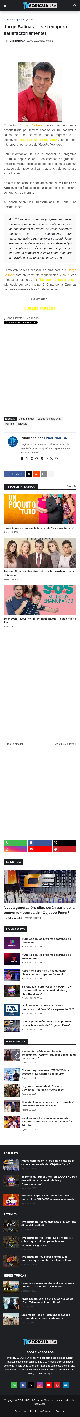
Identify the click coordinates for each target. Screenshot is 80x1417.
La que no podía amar (49, 418)
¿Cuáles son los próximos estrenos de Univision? (46, 940)
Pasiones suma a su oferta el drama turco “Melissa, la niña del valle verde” (47, 1284)
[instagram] (32, 459)
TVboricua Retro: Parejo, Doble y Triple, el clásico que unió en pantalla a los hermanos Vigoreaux (47, 1241)
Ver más (71, 486)
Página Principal (12, 19)
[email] (56, 459)
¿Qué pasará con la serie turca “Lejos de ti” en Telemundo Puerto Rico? (47, 1300)
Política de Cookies (40, 1411)
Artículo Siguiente (64, 743)
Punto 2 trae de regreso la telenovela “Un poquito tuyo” (39, 527)
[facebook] (22, 459)
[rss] (51, 459)
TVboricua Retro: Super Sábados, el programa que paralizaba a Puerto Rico (46, 1258)
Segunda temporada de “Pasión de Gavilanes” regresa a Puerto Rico (44, 1088)
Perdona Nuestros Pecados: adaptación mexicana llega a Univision (40, 573)
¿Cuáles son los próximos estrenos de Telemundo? (46, 956)
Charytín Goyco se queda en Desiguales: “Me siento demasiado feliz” (48, 1103)
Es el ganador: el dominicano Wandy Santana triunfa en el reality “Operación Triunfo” (47, 1121)
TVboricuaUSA (55, 438)
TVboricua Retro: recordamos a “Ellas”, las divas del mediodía (48, 1223)
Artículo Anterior (14, 743)
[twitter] (27, 459)
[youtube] (36, 459)
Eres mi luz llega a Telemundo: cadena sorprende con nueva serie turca (45, 1316)
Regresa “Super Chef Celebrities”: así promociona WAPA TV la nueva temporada (48, 1197)
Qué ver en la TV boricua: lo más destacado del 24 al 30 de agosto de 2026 (48, 1007)
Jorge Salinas (30, 19)
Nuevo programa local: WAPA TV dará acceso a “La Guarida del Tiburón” (45, 1072)
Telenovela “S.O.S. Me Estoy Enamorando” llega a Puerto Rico (40, 620)
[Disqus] (40, 684)
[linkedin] (47, 459)
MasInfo (9, 423)
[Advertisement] (42, 52)
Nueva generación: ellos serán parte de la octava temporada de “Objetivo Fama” (39, 910)
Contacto (60, 1411)
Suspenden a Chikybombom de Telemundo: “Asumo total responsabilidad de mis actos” (49, 1054)
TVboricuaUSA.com (42, 1400)
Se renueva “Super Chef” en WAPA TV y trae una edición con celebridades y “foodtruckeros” (47, 990)
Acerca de (20, 1411)
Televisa (22, 423)
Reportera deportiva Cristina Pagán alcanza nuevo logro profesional (44, 972)
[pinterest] (42, 459)
